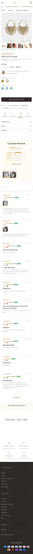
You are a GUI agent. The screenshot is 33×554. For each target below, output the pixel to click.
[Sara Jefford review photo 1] (5, 229)
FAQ (2, 518)
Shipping (4, 130)
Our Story (3, 498)
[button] (5, 53)
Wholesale (4, 507)
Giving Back (4, 512)
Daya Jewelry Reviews (7, 534)
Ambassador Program (7, 504)
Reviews (3, 501)
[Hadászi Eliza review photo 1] (5, 203)
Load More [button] (16, 397)
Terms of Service (5, 515)
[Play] (16, 27)
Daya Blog (3, 509)
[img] (6, 195)
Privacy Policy (4, 484)
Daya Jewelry (16, 543)
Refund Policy (4, 486)
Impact (3, 126)
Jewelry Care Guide (6, 478)
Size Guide (4, 481)
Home (3, 10)
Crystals (10, 10)
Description (5, 121)
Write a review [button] (16, 164)
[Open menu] (3, 2)
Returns (3, 475)
